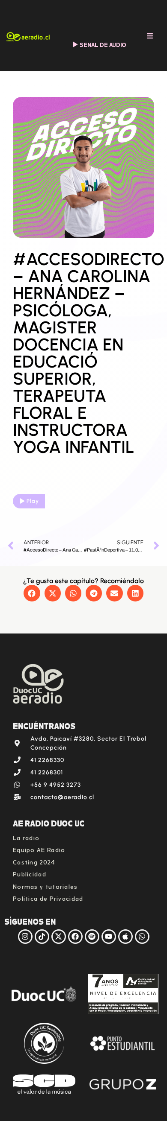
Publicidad (29, 873)
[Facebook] (75, 936)
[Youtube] (108, 936)
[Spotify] (92, 936)
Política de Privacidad (48, 897)
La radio (26, 836)
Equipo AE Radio (39, 848)
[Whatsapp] (142, 936)
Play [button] (33, 501)
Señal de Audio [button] (103, 44)
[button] (32, 593)
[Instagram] (25, 936)
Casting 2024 (34, 861)
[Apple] (125, 936)
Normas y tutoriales (45, 885)
